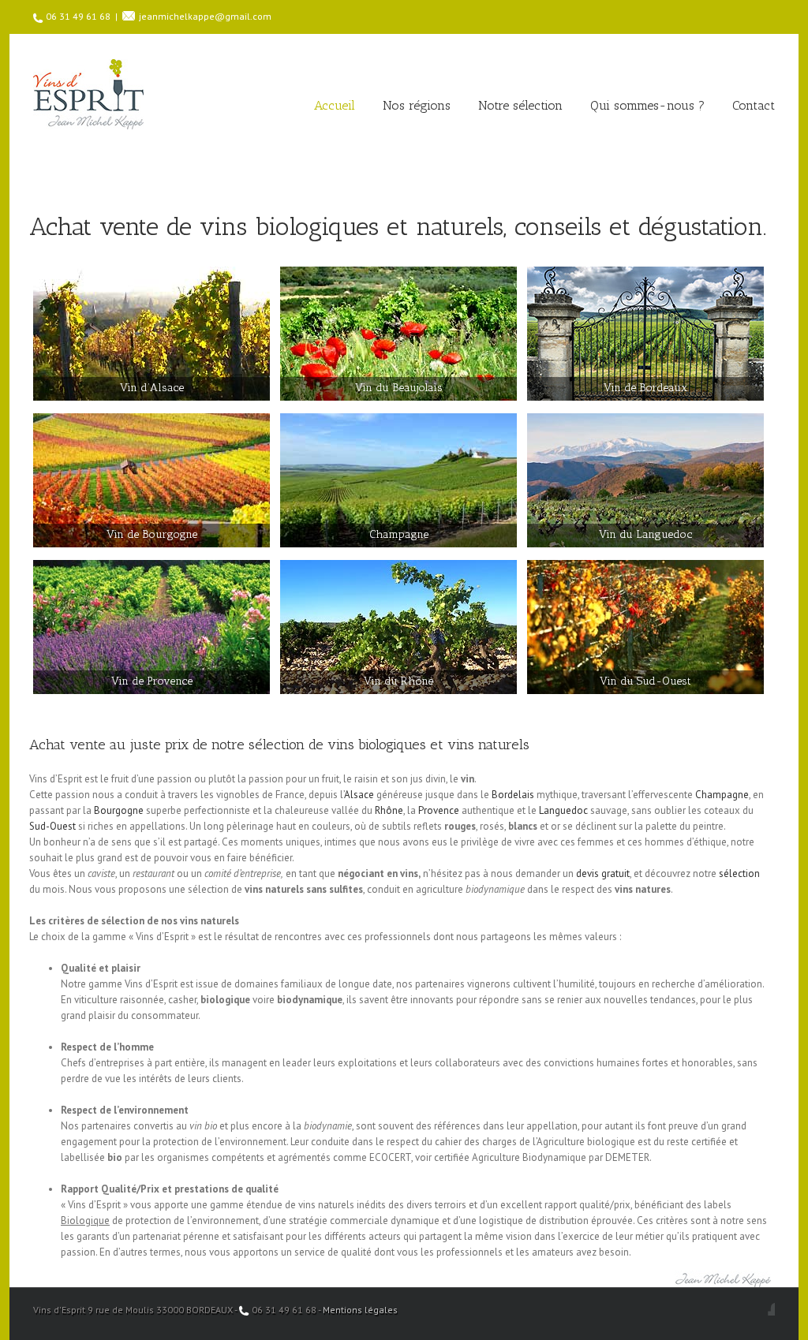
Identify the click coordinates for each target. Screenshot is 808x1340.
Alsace (359, 794)
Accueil (334, 105)
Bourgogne (119, 810)
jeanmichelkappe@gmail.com (205, 16)
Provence (438, 810)
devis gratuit (603, 873)
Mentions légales (360, 1310)
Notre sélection (520, 105)
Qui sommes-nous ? (647, 105)
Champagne (722, 794)
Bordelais (513, 794)
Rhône (389, 810)
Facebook (771, 1309)
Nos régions (417, 105)
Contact (753, 105)
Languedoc (563, 810)
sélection (739, 873)
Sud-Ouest (52, 826)
